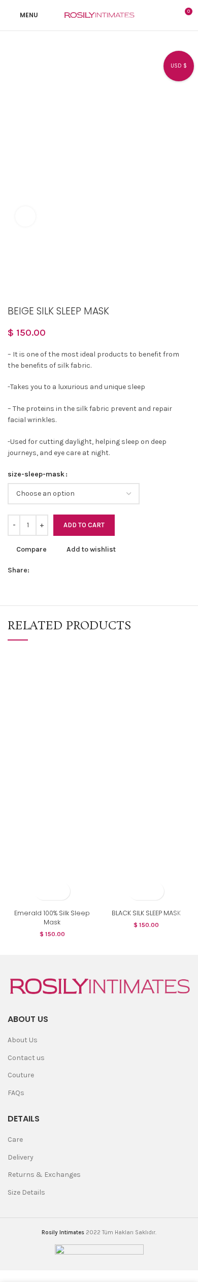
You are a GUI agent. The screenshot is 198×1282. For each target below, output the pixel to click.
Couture (21, 1075)
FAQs (16, 1092)
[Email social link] (61, 570)
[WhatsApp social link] (96, 570)
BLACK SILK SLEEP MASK (146, 913)
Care (15, 1139)
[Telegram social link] (108, 570)
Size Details (26, 1192)
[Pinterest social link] (73, 570)
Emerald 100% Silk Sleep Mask (52, 917)
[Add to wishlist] (61, 891)
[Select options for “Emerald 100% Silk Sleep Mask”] (43, 891)
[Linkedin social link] (84, 570)
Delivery (21, 1157)
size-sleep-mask (36, 474)
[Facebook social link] (38, 570)
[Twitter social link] (49, 570)
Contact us (26, 1057)
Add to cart (84, 525)
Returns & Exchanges (44, 1174)
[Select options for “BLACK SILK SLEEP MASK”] (137, 891)
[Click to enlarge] (25, 216)
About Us (23, 1040)
